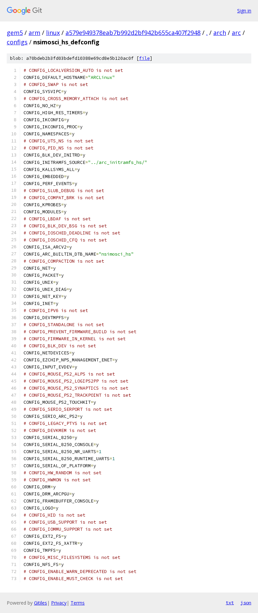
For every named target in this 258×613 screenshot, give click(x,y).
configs (17, 42)
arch (219, 33)
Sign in (244, 10)
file (144, 58)
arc (236, 33)
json (246, 603)
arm (34, 33)
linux (53, 33)
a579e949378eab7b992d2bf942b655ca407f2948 (133, 33)
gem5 (15, 33)
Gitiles (40, 603)
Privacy (59, 603)
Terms (78, 603)
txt (230, 603)
